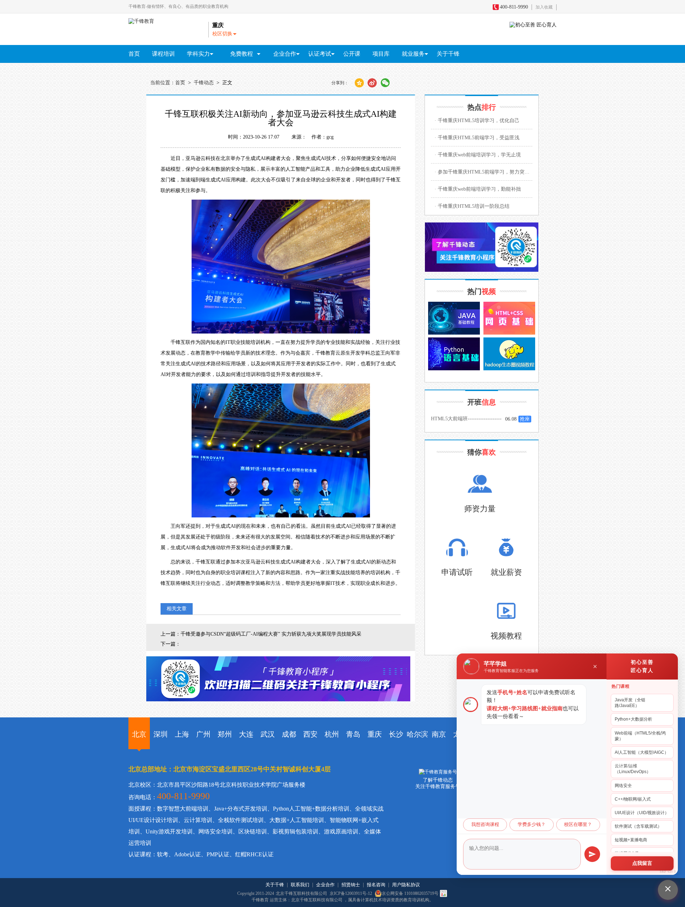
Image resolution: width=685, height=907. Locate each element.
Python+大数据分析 (633, 719)
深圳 (160, 734)
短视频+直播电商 (631, 839)
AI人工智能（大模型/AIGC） (642, 752)
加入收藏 (544, 7)
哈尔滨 (417, 734)
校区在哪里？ (578, 824)
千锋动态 (204, 82)
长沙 (396, 734)
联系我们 (300, 884)
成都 (289, 734)
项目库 (381, 54)
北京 (139, 734)
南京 (439, 734)
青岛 (353, 734)
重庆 (374, 734)
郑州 (225, 734)
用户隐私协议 (406, 884)
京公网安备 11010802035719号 (410, 893)
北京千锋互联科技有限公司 (301, 893)
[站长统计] (443, 893)
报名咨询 (376, 884)
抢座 (525, 419)
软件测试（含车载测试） (638, 826)
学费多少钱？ (532, 824)
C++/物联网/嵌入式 (633, 799)
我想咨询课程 (485, 824)
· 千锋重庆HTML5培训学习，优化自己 (477, 120)
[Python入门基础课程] (454, 353)
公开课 (351, 54)
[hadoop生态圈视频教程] (509, 353)
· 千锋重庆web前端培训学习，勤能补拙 (478, 189)
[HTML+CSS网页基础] (509, 318)
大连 (246, 734)
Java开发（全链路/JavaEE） (630, 702)
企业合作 (325, 884)
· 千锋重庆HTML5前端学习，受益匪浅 (477, 137)
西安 (310, 734)
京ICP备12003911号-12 (351, 893)
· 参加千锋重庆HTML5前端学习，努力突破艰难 (483, 172)
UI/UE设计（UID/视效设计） (642, 812)
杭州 (332, 734)
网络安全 (623, 785)
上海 (182, 734)
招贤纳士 (350, 884)
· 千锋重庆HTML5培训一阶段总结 (472, 206)
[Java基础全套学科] (454, 318)
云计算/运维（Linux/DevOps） (633, 768)
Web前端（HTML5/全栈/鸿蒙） (640, 736)
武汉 (267, 734)
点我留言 (642, 863)
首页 (134, 54)
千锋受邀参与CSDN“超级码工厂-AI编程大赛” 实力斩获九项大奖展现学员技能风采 (271, 634)
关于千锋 (448, 54)
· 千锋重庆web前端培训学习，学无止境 (478, 154)
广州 (203, 734)
